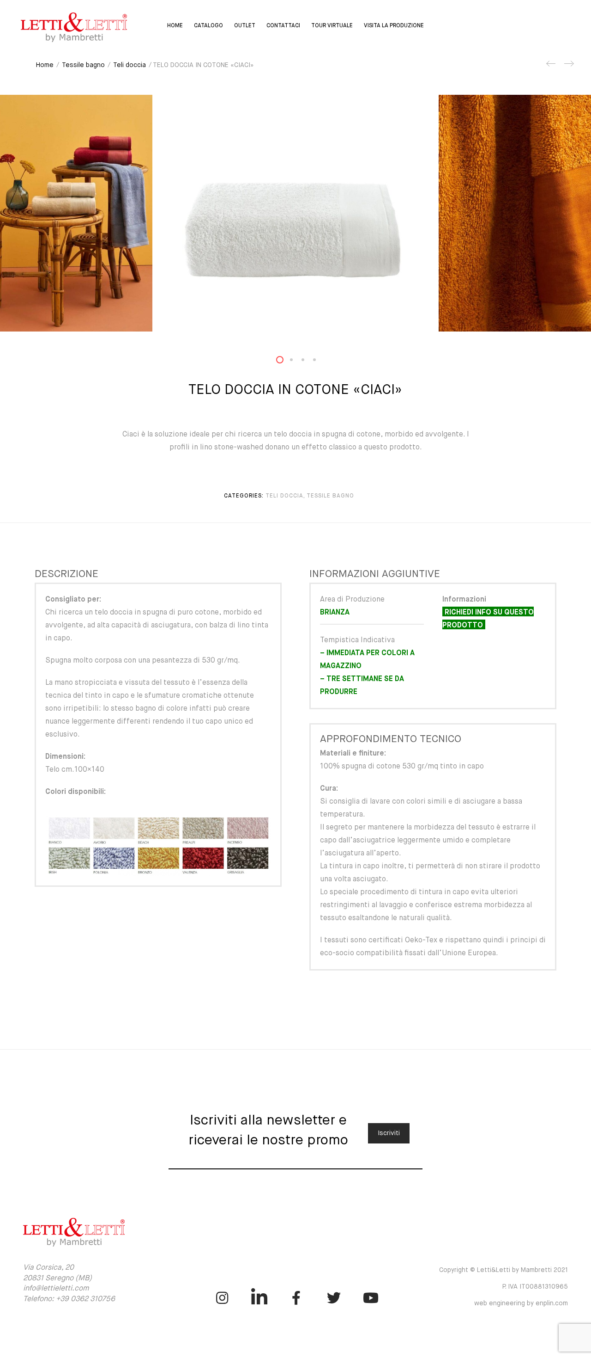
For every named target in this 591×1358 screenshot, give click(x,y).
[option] (295, 213)
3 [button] (308, 361)
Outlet (244, 26)
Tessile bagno (83, 65)
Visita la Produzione (394, 26)
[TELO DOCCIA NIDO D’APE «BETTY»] (551, 67)
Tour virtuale (332, 26)
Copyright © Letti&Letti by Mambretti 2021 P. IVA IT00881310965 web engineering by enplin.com (503, 1287)
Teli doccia (129, 65)
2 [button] (297, 361)
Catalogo (208, 26)
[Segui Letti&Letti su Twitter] (333, 1298)
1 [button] (285, 361)
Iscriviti (389, 1133)
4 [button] (320, 361)
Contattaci (283, 26)
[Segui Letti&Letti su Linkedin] (259, 1298)
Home (175, 26)
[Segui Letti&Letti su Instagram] (221, 1298)
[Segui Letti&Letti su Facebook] (296, 1298)
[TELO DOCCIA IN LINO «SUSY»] (568, 67)
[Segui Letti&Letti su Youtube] (371, 1298)
